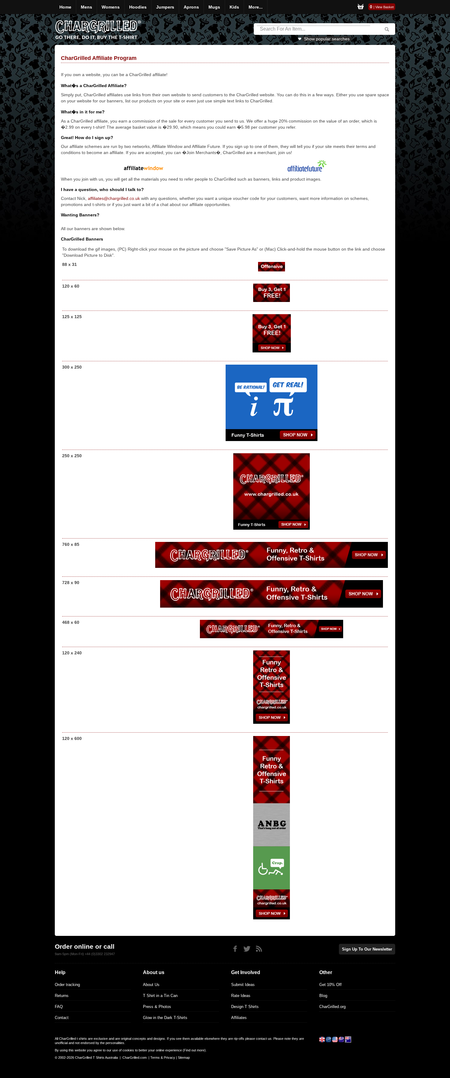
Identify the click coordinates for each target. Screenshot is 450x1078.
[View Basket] (360, 7)
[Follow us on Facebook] (235, 949)
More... (256, 7)
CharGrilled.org (332, 1006)
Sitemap (184, 1057)
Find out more (194, 1050)
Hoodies (138, 7)
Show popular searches (327, 38)
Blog (323, 995)
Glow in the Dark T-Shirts (165, 1017)
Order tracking (67, 984)
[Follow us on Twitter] (247, 949)
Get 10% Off (330, 984)
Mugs (214, 7)
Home (65, 7)
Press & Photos (157, 1006)
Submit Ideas (243, 984)
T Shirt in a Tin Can (160, 995)
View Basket (384, 7)
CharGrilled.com (134, 1057)
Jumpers (165, 7)
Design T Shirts (245, 1006)
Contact (62, 1017)
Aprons (191, 7)
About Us (151, 984)
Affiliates (239, 1017)
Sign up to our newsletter (367, 949)
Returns (62, 995)
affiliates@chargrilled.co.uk (114, 198)
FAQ (59, 1006)
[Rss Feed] (259, 949)
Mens (86, 7)
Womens (111, 7)
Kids (234, 7)
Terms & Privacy (162, 1057)
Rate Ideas (240, 995)
